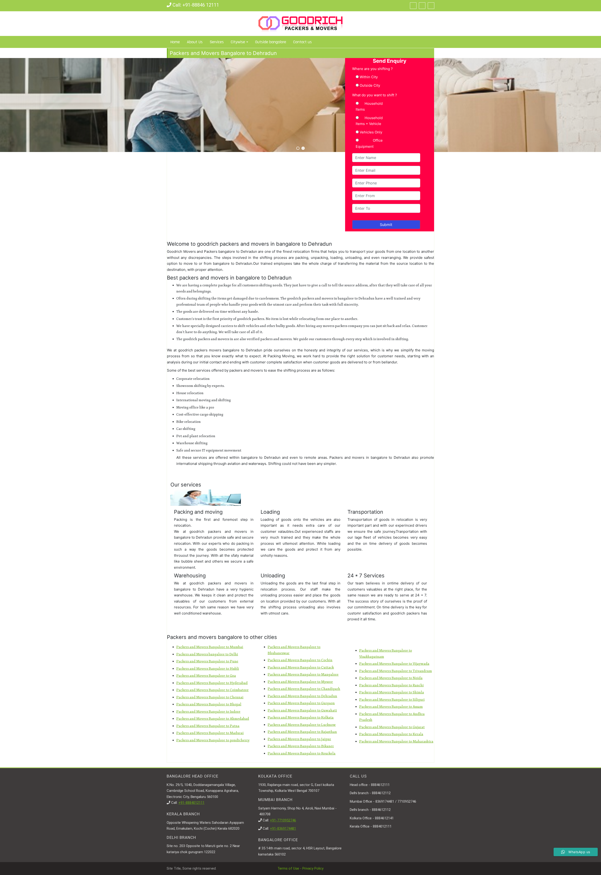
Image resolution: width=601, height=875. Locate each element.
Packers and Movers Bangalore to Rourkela (301, 753)
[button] (298, 148)
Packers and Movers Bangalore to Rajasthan (302, 732)
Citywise (238, 42)
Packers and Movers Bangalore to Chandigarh (304, 689)
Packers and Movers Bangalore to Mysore (300, 682)
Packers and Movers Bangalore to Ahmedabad (212, 718)
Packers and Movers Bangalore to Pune (207, 661)
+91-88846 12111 (200, 5)
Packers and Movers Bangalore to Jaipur (299, 739)
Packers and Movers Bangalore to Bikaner (301, 746)
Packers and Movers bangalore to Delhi (207, 654)
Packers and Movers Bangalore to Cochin (300, 660)
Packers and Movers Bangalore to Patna (207, 726)
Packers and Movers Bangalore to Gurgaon (301, 703)
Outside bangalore (270, 42)
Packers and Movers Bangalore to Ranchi (391, 685)
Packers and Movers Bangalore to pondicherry (213, 740)
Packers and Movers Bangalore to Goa (206, 675)
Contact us (302, 42)
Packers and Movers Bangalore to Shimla (391, 692)
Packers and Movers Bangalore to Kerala (391, 734)
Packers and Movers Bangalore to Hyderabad (212, 683)
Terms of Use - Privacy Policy (300, 868)
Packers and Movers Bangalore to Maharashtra (396, 741)
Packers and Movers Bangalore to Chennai (209, 697)
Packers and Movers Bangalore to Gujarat (392, 727)
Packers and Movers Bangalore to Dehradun (302, 696)
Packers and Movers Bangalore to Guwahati (302, 710)
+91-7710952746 (283, 820)
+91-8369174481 (283, 828)
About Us (195, 42)
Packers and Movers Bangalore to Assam (391, 706)
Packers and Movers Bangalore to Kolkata (301, 717)
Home (175, 42)
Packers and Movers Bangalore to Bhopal (208, 704)
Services (217, 42)
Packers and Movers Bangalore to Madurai (210, 733)
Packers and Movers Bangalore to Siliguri (392, 699)
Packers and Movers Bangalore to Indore (208, 711)
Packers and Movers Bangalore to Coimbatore (212, 690)
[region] (300, 105)
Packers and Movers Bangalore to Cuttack (301, 667)
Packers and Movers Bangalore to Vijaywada (394, 663)
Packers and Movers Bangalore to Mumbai (209, 647)
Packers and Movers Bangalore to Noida (391, 678)
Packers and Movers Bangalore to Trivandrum (395, 671)
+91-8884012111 (191, 803)
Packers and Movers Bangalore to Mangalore (303, 674)
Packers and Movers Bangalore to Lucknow (302, 725)
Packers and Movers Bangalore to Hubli (207, 668)
